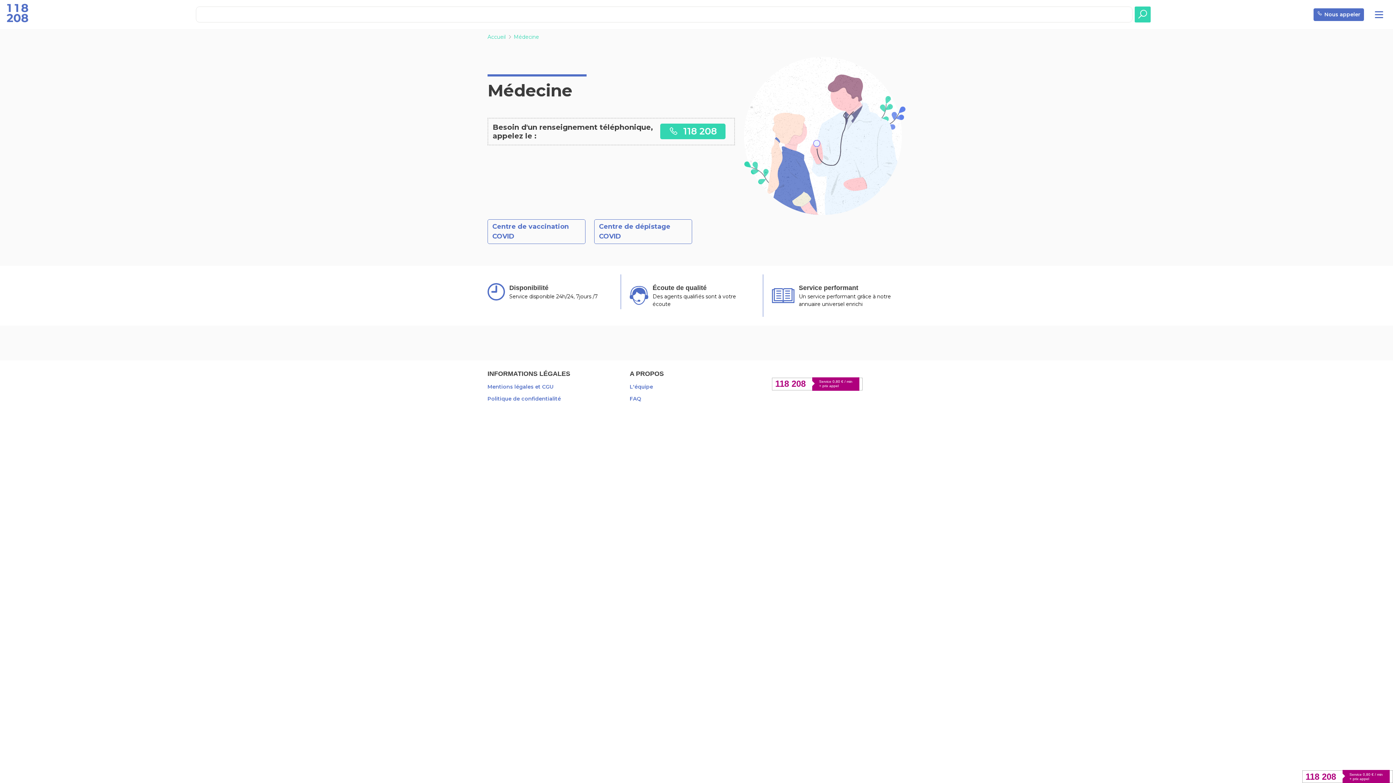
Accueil (497, 37)
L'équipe (641, 387)
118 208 (699, 131)
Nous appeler (1342, 14)
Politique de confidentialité (524, 398)
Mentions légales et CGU (521, 387)
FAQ (635, 398)
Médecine (526, 37)
